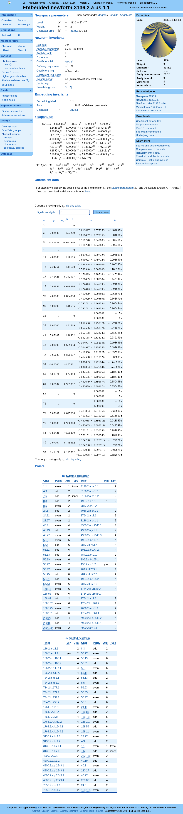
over (7, 64)
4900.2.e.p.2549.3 (91, 535)
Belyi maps (7, 85)
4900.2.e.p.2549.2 (91, 617)
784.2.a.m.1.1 (89, 554)
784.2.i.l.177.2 (89, 574)
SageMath (126, 14)
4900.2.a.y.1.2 (89, 530)
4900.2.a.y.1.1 (89, 627)
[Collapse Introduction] (30, 14)
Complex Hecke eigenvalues (152, 160)
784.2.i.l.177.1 (89, 583)
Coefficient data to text (148, 121)
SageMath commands (148, 131)
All (19, 35)
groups (8, 137)
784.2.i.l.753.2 (89, 544)
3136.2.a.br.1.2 (89, 491)
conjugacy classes (14, 147)
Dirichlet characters (12, 111)
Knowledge (24, 24)
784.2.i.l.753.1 (89, 569)
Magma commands (147, 124)
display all (73, 205)
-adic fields (8, 100)
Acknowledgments (69, 811)
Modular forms (37, 2)
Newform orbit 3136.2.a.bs (151, 103)
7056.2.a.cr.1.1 (89, 510)
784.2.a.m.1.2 (89, 505)
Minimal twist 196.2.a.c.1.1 (151, 107)
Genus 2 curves (10, 72)
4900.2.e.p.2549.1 (91, 525)
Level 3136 (69, 2)
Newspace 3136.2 (146, 96)
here (87, 191)
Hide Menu (161, 7)
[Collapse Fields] (30, 90)
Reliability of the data (148, 152)
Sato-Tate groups (11, 130)
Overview (6, 20)
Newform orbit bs (126, 2)
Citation (134, 7)
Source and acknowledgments (153, 145)
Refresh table (102, 212)
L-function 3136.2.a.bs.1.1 (151, 110)
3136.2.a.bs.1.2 (90, 495)
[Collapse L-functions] (30, 29)
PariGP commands (146, 128)
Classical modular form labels (152, 156)
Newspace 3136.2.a (147, 100)
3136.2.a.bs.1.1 (90, 486)
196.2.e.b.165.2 (90, 578)
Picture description (146, 163)
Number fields (9, 95)
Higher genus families (13, 76)
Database (6, 154)
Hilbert (5, 50)
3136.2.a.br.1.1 (89, 520)
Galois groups (9, 126)
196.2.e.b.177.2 (90, 549)
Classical (54, 2)
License (55, 811)
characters (10, 144)
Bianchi (22, 50)
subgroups (10, 141)
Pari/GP (113, 14)
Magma (102, 14)
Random (22, 20)
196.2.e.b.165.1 (90, 559)
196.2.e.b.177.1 (90, 539)
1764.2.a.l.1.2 (88, 598)
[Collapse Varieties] (30, 55)
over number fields (14, 68)
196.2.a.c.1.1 (88, 500)
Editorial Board (87, 811)
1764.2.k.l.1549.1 (91, 593)
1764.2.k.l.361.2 (90, 603)
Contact (36, 811)
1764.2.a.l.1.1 (88, 515)
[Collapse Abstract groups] (30, 134)
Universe (6, 24)
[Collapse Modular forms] (30, 40)
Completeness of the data (150, 149)
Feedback (146, 7)
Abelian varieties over (15, 80)
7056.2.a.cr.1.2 (89, 608)
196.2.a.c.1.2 (88, 564)
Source (99, 811)
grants (38, 807)
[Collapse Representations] (30, 105)
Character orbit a (103, 2)
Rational (6, 35)
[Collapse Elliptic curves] (30, 61)
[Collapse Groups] (30, 120)
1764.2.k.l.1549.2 (91, 588)
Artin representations (13, 115)
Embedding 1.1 (148, 2)
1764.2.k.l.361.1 (90, 613)
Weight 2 (85, 2)
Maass (21, 46)
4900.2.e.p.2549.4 (91, 622)
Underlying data (145, 135)
